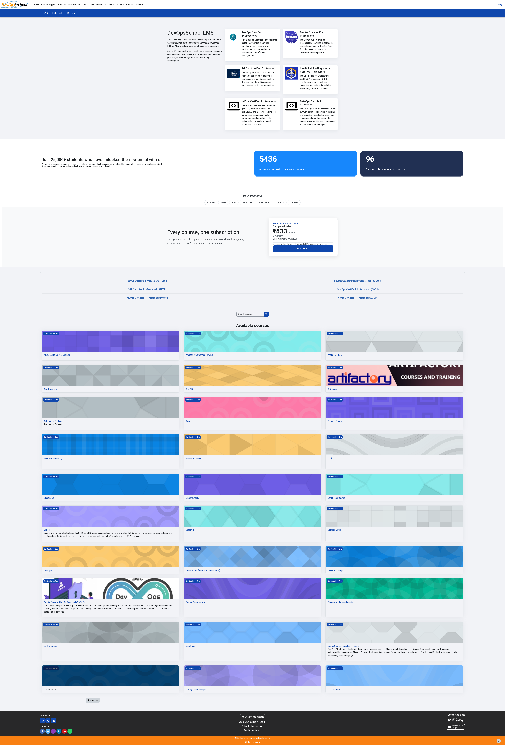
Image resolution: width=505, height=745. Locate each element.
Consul (47, 530)
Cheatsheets (248, 202)
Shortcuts (279, 202)
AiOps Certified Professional (57, 355)
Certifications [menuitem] (74, 4)
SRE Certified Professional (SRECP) (147, 289)
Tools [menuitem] (85, 4)
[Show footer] (499, 741)
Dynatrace (190, 646)
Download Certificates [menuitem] (114, 4)
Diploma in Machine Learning (341, 602)
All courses (93, 700)
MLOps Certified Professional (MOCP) (147, 297)
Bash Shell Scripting (53, 458)
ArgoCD (189, 389)
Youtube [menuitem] (139, 4)
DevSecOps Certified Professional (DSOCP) (357, 281)
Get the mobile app (252, 730)
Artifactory (332, 389)
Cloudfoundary (192, 498)
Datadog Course (335, 530)
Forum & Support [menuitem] (48, 4)
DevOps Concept (335, 570)
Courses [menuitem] (62, 4)
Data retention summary (252, 726)
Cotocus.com (252, 742)
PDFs (234, 202)
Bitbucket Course (193, 458)
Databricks (191, 530)
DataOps (48, 570)
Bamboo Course (335, 421)
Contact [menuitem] (129, 4)
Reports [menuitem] (71, 13)
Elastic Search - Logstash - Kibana (343, 646)
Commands (264, 202)
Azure (188, 421)
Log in (501, 4)
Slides (223, 202)
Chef (330, 458)
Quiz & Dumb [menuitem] (96, 4)
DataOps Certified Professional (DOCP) (358, 289)
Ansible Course (335, 355)
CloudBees (49, 498)
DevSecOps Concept (195, 602)
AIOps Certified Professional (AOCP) (357, 297)
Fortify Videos (50, 689)
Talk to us (302, 248)
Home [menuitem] (36, 4)
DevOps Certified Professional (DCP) (147, 281)
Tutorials (211, 202)
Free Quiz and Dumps (196, 689)
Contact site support (254, 717)
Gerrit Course (334, 689)
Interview (294, 202)
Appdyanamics (50, 389)
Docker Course (50, 646)
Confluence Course (336, 498)
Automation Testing (53, 421)
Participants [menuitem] (57, 13)
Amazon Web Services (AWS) (199, 355)
